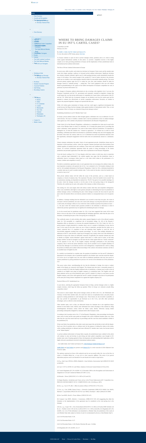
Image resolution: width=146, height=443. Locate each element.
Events (36, 55)
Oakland (99, 9)
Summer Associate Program (41, 83)
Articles (36, 57)
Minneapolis (89, 9)
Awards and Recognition (40, 18)
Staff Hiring (37, 88)
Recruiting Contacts (39, 90)
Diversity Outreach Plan (43, 22)
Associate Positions (39, 86)
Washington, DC (111, 9)
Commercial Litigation (40, 45)
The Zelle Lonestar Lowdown (42, 59)
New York (94, 9)
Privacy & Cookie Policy (74, 439)
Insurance (36, 41)
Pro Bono (36, 81)
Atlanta (66, 9)
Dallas (73, 9)
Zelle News (37, 53)
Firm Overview (38, 16)
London (84, 9)
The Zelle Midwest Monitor (41, 61)
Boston (70, 9)
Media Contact (38, 122)
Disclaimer (85, 439)
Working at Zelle (38, 73)
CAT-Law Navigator (42, 63)
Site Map (93, 439)
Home (63, 439)
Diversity (36, 75)
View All (36, 39)
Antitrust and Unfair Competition (43, 43)
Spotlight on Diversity (42, 20)
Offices (36, 97)
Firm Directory (38, 32)
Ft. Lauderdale (79, 9)
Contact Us (37, 120)
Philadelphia (104, 9)
